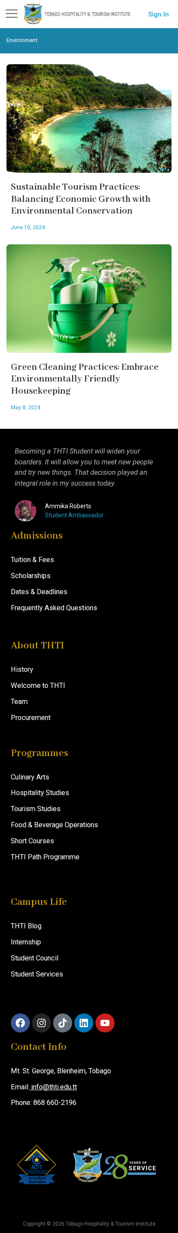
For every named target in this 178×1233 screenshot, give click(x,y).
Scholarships (31, 576)
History (22, 669)
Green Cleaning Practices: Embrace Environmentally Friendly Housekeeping (85, 379)
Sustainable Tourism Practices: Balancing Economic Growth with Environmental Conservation (80, 199)
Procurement (31, 717)
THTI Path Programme (45, 857)
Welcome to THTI (38, 685)
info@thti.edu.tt (53, 1087)
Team (19, 701)
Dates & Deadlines (39, 592)
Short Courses (32, 841)
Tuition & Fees (32, 560)
